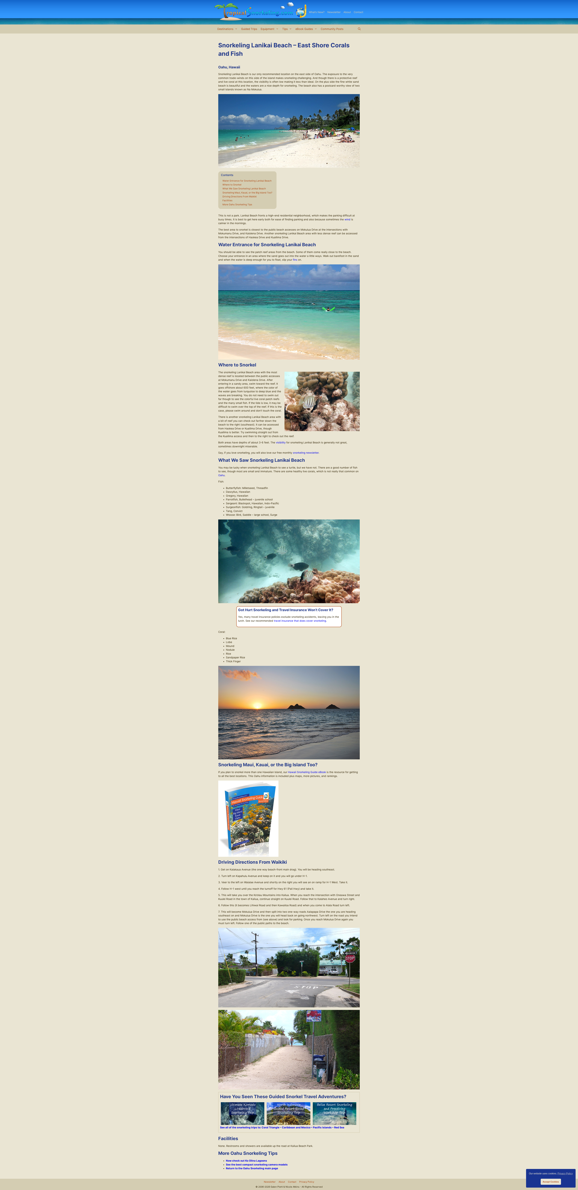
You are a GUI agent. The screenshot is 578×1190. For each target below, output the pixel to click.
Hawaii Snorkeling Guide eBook (307, 772)
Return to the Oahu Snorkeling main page (252, 1168)
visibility (281, 442)
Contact (358, 12)
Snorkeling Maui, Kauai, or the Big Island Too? (247, 192)
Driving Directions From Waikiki (239, 196)
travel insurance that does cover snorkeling (300, 620)
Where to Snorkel (231, 184)
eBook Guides (304, 29)
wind (347, 219)
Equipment (267, 29)
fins (295, 259)
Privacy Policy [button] (565, 1173)
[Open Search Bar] (359, 29)
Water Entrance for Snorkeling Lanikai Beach (247, 180)
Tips (285, 29)
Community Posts (332, 29)
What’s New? (317, 12)
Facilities (227, 200)
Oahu (221, 475)
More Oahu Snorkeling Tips (237, 204)
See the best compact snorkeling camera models (257, 1164)
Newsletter (334, 12)
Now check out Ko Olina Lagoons (246, 1160)
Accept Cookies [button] (551, 1182)
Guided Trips (249, 29)
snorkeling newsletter (306, 452)
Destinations (225, 29)
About (347, 12)
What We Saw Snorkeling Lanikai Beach (244, 188)
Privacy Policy (306, 1181)
